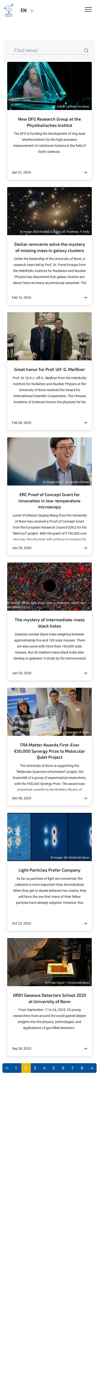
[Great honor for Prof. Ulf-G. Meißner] (85, 422)
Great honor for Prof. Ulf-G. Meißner (49, 369)
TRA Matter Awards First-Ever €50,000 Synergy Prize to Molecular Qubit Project (49, 751)
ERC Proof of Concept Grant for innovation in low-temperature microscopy (49, 500)
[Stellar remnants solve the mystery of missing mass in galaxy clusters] (85, 297)
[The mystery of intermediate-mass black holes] (85, 673)
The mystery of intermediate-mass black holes (50, 622)
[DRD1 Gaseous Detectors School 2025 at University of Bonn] (85, 1048)
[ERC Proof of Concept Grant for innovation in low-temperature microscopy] (85, 547)
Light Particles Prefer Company (49, 870)
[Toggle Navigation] (88, 10)
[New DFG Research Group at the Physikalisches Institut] (85, 172)
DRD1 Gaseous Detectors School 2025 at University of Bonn (49, 998)
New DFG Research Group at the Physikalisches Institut (49, 122)
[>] (92, 1068)
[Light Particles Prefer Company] (85, 923)
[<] (7, 1068)
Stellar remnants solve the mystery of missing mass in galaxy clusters (49, 247)
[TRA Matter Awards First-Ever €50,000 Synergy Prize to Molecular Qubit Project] (85, 798)
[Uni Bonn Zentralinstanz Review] (8, 10)
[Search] (86, 50)
